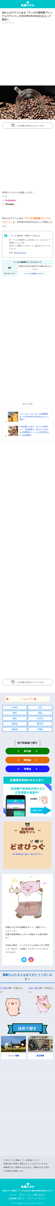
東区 (15, 713)
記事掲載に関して (16, 1198)
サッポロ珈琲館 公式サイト (35, 274)
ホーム (13, 1195)
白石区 (40, 718)
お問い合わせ (39, 1195)
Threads (9, 204)
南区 (15, 718)
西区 (40, 713)
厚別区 (15, 724)
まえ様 (3, 988)
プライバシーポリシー (37, 1198)
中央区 (15, 707)
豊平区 (40, 724)
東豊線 (27, 769)
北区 (40, 707)
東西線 (27, 760)
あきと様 (33, 988)
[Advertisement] (27, 55)
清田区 (15, 729)
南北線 (27, 751)
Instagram (10, 200)
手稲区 (40, 729)
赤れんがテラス (20, 253)
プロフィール (25, 1195)
